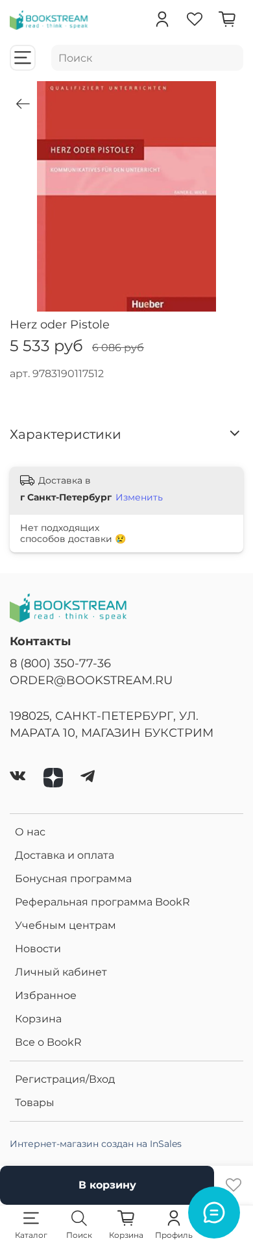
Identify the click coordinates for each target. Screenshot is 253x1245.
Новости (38, 949)
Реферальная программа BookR (102, 902)
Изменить (139, 497)
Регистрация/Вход (65, 1079)
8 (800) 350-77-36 (60, 663)
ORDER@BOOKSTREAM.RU (91, 680)
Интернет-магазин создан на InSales (96, 1144)
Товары (34, 1102)
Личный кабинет (61, 972)
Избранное (46, 995)
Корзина (38, 1019)
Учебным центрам (65, 925)
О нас (30, 832)
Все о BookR (48, 1042)
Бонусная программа (73, 878)
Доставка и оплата (64, 855)
